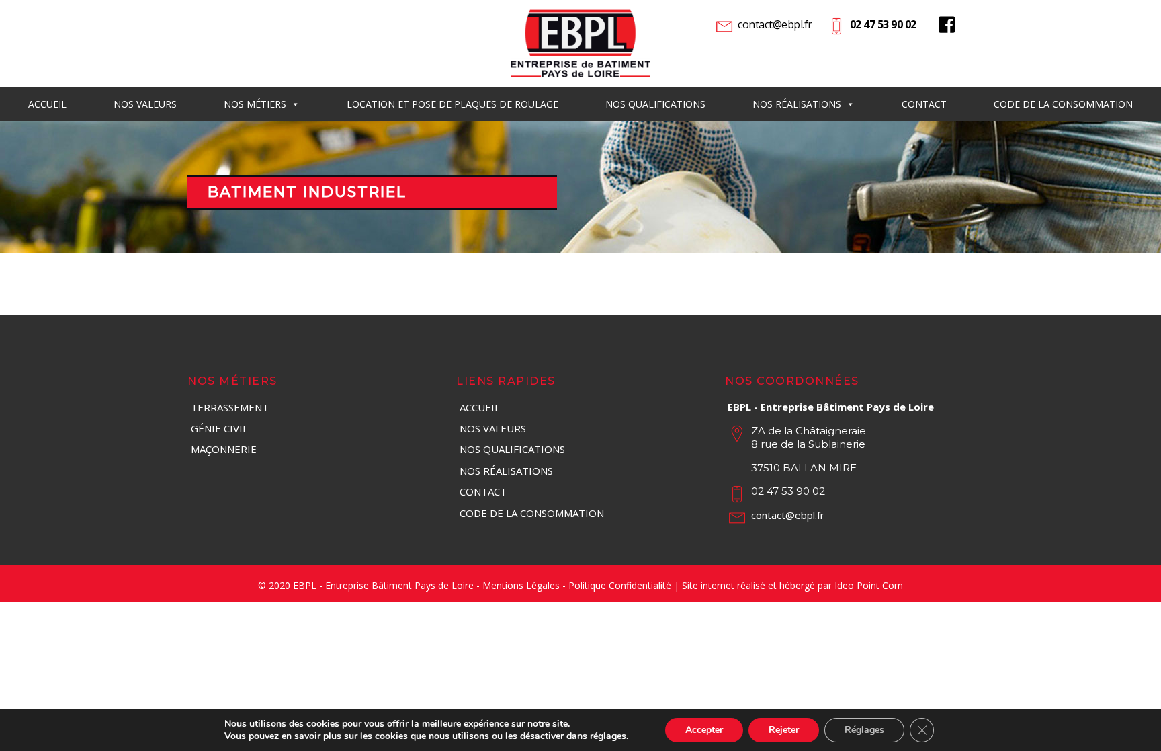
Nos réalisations (796, 103)
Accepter (704, 729)
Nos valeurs (493, 428)
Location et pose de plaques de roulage (452, 103)
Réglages (864, 729)
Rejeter (784, 729)
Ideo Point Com (868, 585)
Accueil (47, 103)
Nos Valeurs (145, 103)
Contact (924, 103)
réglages (608, 736)
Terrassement (230, 407)
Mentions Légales (521, 585)
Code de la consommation (1063, 103)
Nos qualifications (655, 103)
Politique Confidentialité (619, 585)
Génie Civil (219, 428)
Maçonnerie (224, 449)
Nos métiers (255, 103)
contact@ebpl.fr (775, 24)
